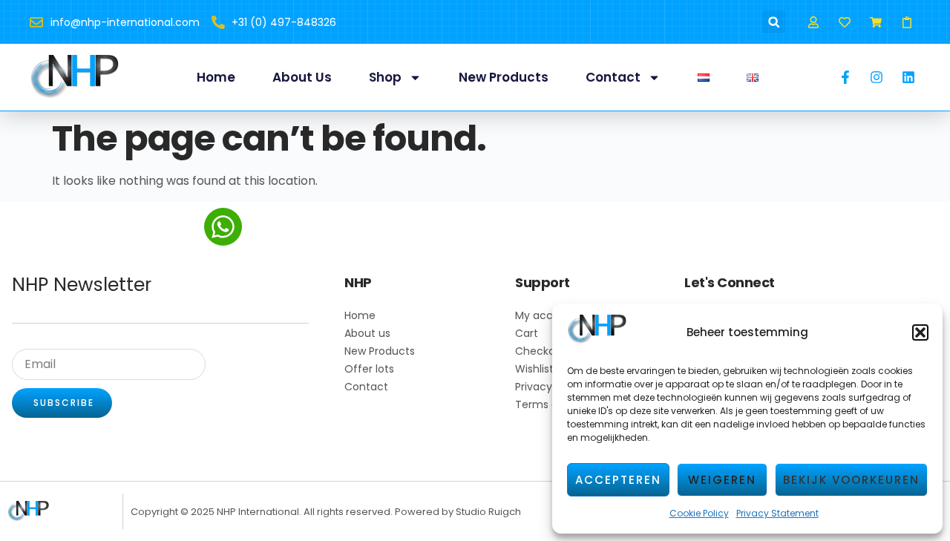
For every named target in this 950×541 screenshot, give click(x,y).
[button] (920, 332)
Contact (613, 77)
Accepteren (618, 480)
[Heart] (844, 22)
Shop (385, 77)
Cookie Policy (699, 513)
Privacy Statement (777, 513)
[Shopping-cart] (876, 22)
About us (302, 77)
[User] (813, 22)
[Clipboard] (907, 22)
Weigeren (722, 480)
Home (216, 77)
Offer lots (369, 368)
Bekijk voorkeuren (851, 480)
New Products (503, 77)
